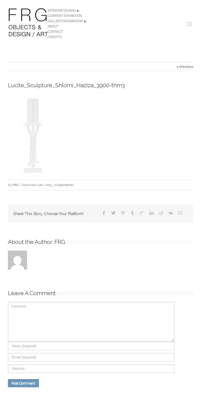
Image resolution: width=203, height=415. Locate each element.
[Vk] (170, 213)
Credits (55, 37)
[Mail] (180, 213)
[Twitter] (113, 213)
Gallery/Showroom (65, 21)
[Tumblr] (132, 213)
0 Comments (64, 185)
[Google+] (142, 213)
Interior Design (62, 10)
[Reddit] (161, 213)
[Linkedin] (151, 213)
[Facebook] (104, 213)
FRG (15, 185)
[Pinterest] (123, 213)
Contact (55, 32)
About (53, 26)
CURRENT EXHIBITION (65, 16)
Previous (186, 67)
